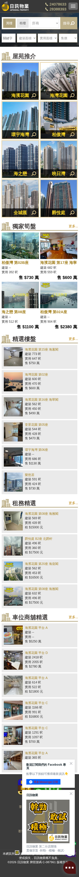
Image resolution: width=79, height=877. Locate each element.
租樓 (23, 23)
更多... (73, 226)
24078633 (58, 4)
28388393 (58, 9)
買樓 (9, 23)
